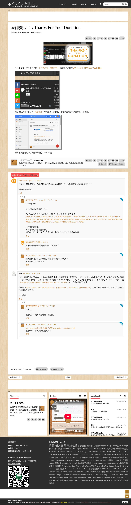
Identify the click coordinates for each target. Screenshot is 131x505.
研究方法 (67, 454)
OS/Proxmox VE (100, 448)
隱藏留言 (33, 175)
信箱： (19, 445)
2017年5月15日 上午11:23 (31, 181)
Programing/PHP (63, 477)
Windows (52, 469)
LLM (103, 469)
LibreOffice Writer (86, 460)
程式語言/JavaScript (72, 457)
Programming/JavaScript (117, 445)
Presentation (105, 451)
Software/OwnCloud (56, 472)
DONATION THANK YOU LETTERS (87, 68)
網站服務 (84, 457)
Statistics (65, 463)
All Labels (60, 442)
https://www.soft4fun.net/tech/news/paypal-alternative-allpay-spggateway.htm (58, 287)
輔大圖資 (60, 445)
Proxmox (62, 451)
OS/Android (93, 451)
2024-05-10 (121, 409)
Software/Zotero (105, 454)
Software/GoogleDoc (56, 460)
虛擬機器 (76, 454)
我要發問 (26, 175)
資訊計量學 (87, 463)
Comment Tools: (16, 369)
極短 (103, 472)
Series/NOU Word (96, 480)
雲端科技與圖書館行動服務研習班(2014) (110, 457)
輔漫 (72, 480)
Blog (105, 475)
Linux (74, 448)
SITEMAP (73, 4)
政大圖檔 (82, 445)
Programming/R (100, 466)
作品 (51, 448)
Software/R (68, 472)
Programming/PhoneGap (78, 477)
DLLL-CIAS (84, 454)
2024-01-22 (121, 433)
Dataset (111, 466)
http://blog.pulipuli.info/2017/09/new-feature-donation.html (50, 328)
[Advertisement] (68, 16)
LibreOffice (113, 472)
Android (52, 451)
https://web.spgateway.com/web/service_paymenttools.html (44, 282)
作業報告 (110, 460)
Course (125, 451)
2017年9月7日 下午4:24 (46, 306)
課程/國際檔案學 (95, 469)
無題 (120, 463)
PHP (93, 463)
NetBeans (124, 472)
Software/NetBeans (69, 475)
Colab (113, 475)
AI (107, 466)
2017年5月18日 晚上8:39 (47, 255)
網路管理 (58, 448)
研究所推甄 (124, 460)
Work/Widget (117, 454)
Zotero (70, 451)
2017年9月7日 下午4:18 (31, 273)
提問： (15, 448)
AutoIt (67, 469)
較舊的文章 (121, 377)
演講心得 (58, 463)
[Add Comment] (127, 496)
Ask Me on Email (57, 369)
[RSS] (36, 419)
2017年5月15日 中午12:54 (47, 200)
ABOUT (84, 4)
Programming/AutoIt (83, 466)
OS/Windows (94, 454)
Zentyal (83, 475)
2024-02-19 (121, 417)
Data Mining (80, 451)
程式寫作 (111, 448)
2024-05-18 (121, 401)
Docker (51, 463)
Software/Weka (56, 454)
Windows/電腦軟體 (76, 463)
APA (101, 475)
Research (118, 466)
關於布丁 (103, 164)
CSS (109, 475)
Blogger (26, 32)
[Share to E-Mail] (116, 38)
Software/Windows (56, 457)
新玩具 (125, 454)
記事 (79, 448)
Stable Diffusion (122, 477)
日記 (52, 445)
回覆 (20, 193)
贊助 (122, 164)
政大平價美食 (119, 480)
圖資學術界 (60, 469)
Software (125, 466)
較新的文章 (16, 377)
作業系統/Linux (93, 475)
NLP (118, 472)
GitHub (116, 460)
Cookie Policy (63, 502)
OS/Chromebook (84, 480)
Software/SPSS (109, 480)
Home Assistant (69, 466)
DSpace (85, 448)
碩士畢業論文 (122, 448)
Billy (20, 181)
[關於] (28, 419)
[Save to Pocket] (113, 38)
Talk (90, 448)
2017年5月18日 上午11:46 (38, 242)
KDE (122, 475)
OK (125, 502)
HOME (63, 4)
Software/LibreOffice (71, 460)
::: (58, 4)
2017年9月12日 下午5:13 (47, 324)
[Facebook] (32, 419)
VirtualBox (97, 472)
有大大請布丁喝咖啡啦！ (49, 68)
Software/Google (55, 475)
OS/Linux (116, 451)
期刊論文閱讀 (93, 445)
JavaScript (66, 448)
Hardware (73, 469)
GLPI (76, 480)
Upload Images (42, 369)
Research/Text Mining (95, 477)
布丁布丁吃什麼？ (24, 3)
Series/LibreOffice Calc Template (116, 469)
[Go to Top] (127, 492)
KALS (118, 475)
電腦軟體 (72, 445)
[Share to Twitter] (105, 38)
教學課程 (52, 480)
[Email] (39, 419)
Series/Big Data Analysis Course (106, 463)
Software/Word (82, 469)
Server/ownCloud (110, 477)
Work (78, 475)
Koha (126, 475)
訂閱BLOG (113, 164)
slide (90, 457)
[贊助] (43, 419)
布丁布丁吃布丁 (25, 160)
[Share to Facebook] (94, 38)
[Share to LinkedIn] (109, 38)
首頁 (68, 377)
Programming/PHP (99, 460)
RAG (92, 466)
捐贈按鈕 (38, 112)
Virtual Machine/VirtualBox (83, 472)
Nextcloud (52, 477)
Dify (107, 472)
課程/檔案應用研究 (63, 480)
